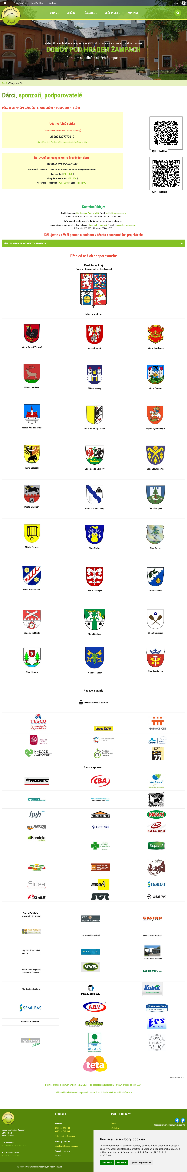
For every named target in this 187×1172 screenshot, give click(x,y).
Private (176, 3)
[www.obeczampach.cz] (155, 494)
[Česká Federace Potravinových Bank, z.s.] (94, 702)
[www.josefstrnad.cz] (100, 827)
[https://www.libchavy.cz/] (94, 619)
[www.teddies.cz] (94, 1021)
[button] (182, 243)
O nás (53, 13)
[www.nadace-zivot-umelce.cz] (38, 739)
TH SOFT (59, 1167)
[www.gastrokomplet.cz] (152, 918)
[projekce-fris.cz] (100, 814)
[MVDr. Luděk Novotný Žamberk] (152, 951)
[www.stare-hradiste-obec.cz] (94, 494)
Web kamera (53, 3)
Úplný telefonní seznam (65, 1136)
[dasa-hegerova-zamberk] (31, 971)
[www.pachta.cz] (31, 931)
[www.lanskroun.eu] (155, 334)
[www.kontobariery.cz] (158, 753)
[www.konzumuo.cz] (103, 728)
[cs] (90, 990)
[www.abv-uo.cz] (94, 1006)
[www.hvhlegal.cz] (36, 814)
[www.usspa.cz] (156, 896)
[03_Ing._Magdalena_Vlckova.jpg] (90, 935)
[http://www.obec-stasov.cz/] (94, 534)
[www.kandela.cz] (36, 838)
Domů (4, 83)
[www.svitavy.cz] (94, 374)
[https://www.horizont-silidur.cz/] (30, 1042)
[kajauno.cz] (156, 827)
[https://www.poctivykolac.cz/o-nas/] (157, 1042)
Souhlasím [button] (107, 1162)
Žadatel (90, 13)
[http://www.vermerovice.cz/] (31, 575)
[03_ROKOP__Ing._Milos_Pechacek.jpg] (31, 951)
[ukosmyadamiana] (100, 845)
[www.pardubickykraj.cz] (93, 290)
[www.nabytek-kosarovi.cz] (100, 867)
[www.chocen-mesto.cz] (94, 334)
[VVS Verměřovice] (90, 966)
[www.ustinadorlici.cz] (32, 413)
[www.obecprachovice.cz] (155, 657)
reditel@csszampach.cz (116, 213)
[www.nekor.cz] (32, 493)
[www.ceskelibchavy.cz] (94, 455)
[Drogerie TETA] (94, 1063)
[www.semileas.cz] (156, 884)
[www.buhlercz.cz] (36, 799)
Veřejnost (111, 13)
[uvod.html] (157, 723)
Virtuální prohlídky (20, 3)
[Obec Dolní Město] (32, 619)
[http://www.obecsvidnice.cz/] (155, 576)
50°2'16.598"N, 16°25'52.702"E (14, 1145)
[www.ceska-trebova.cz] (32, 333)
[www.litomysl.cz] (94, 576)
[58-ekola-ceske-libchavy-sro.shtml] (100, 799)
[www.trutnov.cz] (155, 374)
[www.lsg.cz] (156, 799)
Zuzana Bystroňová (98, 225)
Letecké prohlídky (37, 3)
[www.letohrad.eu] (32, 373)
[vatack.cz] (152, 971)
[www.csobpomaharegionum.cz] (157, 739)
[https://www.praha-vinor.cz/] (94, 657)
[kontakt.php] (90, 918)
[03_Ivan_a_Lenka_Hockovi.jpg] (152, 935)
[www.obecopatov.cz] (155, 534)
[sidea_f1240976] (36, 884)
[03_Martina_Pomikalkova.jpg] (31, 989)
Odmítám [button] (121, 1162)
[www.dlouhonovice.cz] (155, 455)
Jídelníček (115, 1128)
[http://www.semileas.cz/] (30, 1007)
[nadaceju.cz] (103, 753)
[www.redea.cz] (100, 884)
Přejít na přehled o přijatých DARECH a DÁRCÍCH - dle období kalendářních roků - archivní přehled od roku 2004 (93, 1085)
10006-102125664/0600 (11, 1155)
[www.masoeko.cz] (36, 867)
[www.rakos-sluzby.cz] (36, 827)
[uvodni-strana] (94, 1042)
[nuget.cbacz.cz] (100, 781)
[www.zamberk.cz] (31, 454)
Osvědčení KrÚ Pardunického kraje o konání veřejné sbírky (62, 142)
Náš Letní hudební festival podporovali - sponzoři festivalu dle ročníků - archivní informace (94, 1092)
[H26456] (31, 914)
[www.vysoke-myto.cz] (155, 415)
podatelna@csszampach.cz (66, 1146)
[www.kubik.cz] (152, 989)
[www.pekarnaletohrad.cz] (156, 867)
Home (113, 1123)
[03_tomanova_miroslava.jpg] (30, 1021)
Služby (71, 13)
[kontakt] (90, 951)
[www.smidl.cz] (36, 896)
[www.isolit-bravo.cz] (156, 814)
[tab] (93, 243)
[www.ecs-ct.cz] (156, 1023)
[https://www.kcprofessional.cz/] (157, 1007)
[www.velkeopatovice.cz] (94, 415)
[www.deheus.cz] (156, 781)
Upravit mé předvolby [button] (141, 1162)
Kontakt (133, 13)
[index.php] (100, 896)
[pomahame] (38, 722)
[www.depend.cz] (156, 845)
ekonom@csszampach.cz (125, 225)
